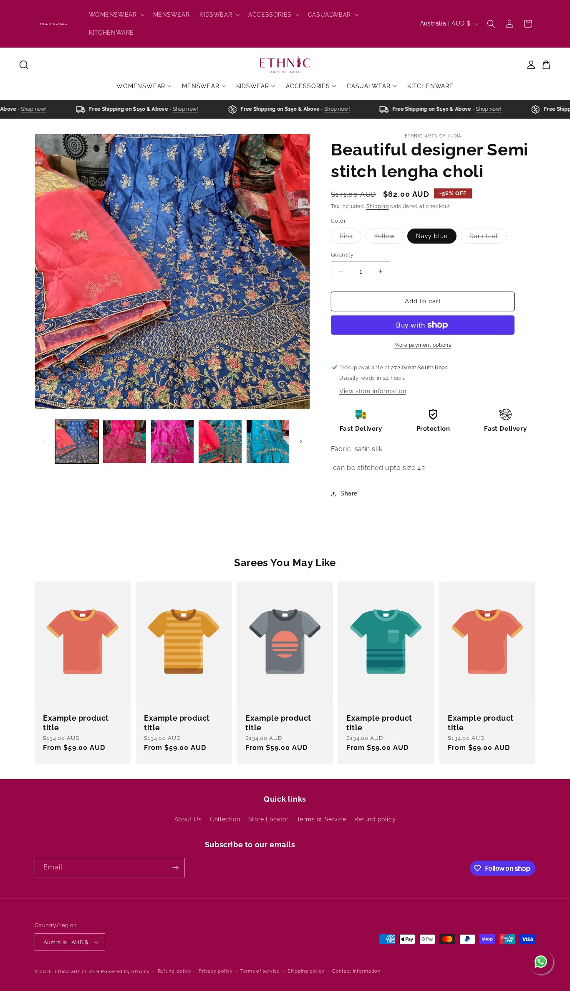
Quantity (342, 255)
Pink (350, 238)
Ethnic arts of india (77, 971)
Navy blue (432, 236)
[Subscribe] (175, 867)
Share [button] (349, 493)
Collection (225, 819)
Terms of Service (321, 819)
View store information (372, 391)
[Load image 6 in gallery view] (220, 441)
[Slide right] (301, 441)
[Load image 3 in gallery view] (124, 441)
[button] (116, 14)
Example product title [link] (76, 723)
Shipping (377, 206)
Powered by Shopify (125, 971)
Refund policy (375, 819)
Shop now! (27, 109)
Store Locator (268, 819)
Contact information (356, 971)
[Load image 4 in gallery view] (172, 441)
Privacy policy (215, 971)
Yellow (389, 238)
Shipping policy (306, 971)
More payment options (422, 345)
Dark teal (488, 238)
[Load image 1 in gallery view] (76, 441)
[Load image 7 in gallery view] (268, 441)
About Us (188, 819)
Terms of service (260, 971)
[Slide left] (44, 441)
